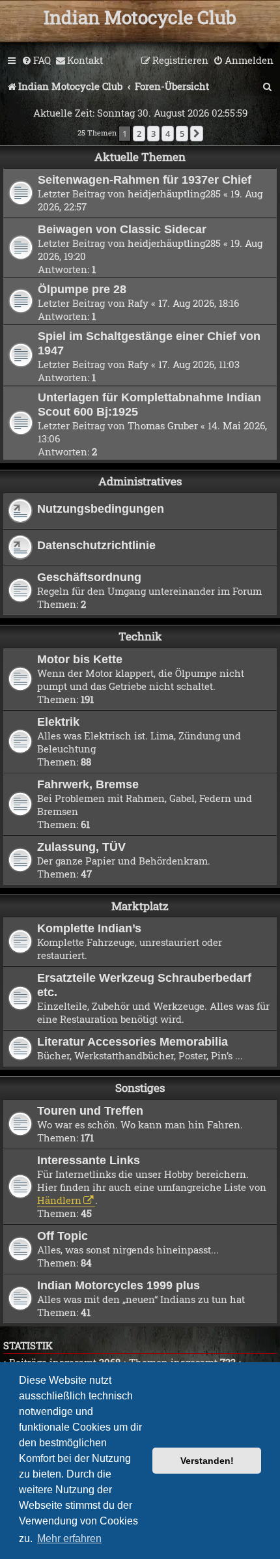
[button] (196, 133)
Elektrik (58, 721)
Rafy (138, 302)
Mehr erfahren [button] (69, 1538)
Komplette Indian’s (89, 928)
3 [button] (153, 133)
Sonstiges (140, 1087)
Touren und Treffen (90, 1110)
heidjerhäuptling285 (174, 193)
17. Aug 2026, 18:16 (198, 302)
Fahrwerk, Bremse (88, 784)
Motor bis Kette (79, 659)
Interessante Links (88, 1160)
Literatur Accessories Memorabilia (132, 1041)
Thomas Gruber (163, 425)
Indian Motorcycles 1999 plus (118, 1285)
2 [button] (139, 133)
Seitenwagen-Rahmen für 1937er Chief (144, 179)
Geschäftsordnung (89, 577)
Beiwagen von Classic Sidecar (122, 229)
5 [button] (182, 133)
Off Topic (62, 1235)
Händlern (59, 1200)
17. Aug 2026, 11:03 (199, 364)
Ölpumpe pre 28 (82, 289)
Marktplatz (140, 905)
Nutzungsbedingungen (100, 508)
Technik (140, 636)
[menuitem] (36, 61)
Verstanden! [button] (207, 1460)
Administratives (140, 481)
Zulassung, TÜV (81, 846)
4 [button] (167, 133)
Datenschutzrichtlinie (96, 545)
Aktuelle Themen (140, 156)
